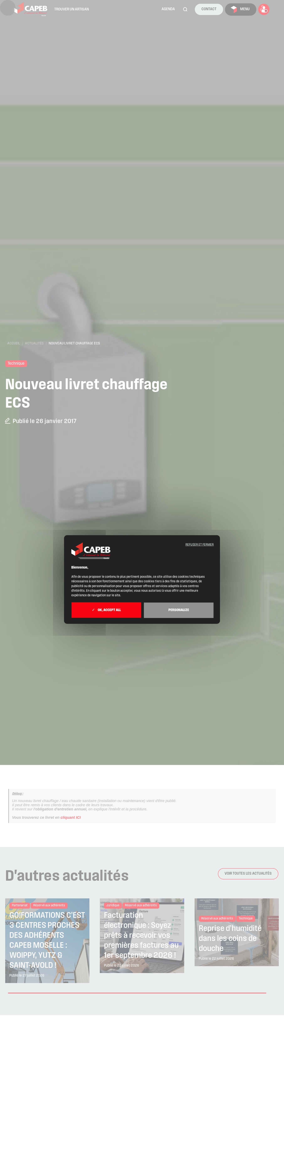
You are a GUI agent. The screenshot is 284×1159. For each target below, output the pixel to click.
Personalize (178, 610)
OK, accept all (109, 610)
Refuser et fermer (199, 544)
